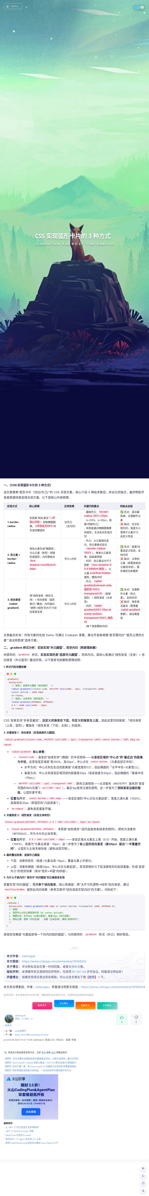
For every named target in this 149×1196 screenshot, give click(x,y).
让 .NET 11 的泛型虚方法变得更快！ (23, 1127)
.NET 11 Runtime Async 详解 (19, 1131)
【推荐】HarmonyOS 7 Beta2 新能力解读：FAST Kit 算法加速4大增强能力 (40, 1062)
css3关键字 (20, 1031)
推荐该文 (42, 1005)
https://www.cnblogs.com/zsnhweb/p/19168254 (54, 961)
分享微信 (107, 1005)
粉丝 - (19, 1018)
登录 (43, 1052)
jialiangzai (28, 956)
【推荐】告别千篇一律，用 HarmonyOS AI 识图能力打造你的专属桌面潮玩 (40, 1066)
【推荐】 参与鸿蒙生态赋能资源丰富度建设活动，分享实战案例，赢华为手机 (41, 1058)
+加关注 (8, 1025)
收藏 (68, 1039)
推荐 (92, 977)
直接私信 (74, 966)
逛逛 (53, 1052)
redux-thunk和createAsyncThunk (32, 1034)
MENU (14, 6)
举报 (73, 1039)
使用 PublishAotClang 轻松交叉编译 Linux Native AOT (31, 1142)
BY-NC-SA (79, 971)
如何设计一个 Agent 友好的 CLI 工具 (23, 1139)
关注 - (29, 1018)
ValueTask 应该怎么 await (18, 1135)
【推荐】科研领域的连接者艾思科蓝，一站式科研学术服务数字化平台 (37, 1070)
